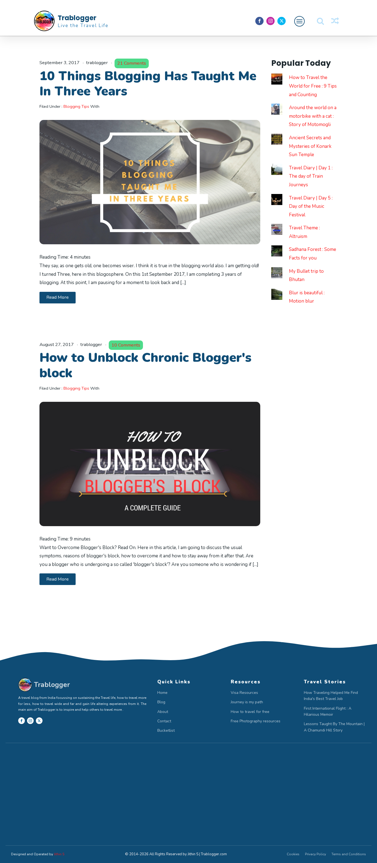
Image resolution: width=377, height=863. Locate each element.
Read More (57, 297)
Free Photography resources (255, 721)
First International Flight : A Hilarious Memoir (327, 711)
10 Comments (125, 345)
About (162, 711)
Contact (164, 721)
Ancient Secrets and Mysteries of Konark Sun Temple (310, 146)
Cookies (293, 854)
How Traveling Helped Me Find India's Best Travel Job (331, 695)
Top (364, 850)
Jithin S (59, 854)
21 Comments (131, 63)
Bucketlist (166, 730)
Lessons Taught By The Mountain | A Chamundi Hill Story (334, 727)
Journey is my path (247, 702)
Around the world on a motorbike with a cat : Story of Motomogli (312, 116)
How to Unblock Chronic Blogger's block (145, 365)
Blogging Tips (76, 106)
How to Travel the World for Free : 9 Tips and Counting (313, 86)
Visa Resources (244, 692)
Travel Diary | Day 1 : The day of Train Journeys (311, 176)
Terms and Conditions (348, 854)
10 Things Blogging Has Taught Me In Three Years (147, 83)
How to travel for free (250, 711)
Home (162, 692)
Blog (161, 702)
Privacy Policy (315, 854)
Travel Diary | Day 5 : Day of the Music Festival (311, 206)
